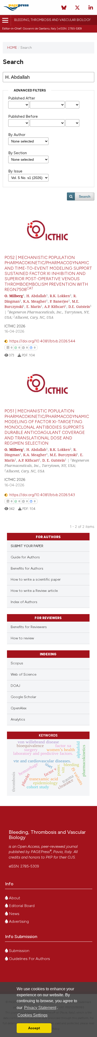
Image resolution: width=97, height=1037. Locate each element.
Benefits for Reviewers (29, 627)
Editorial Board (21, 905)
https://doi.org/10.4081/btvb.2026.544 (42, 341)
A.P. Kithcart (54, 306)
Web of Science (23, 674)
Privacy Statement (40, 1008)
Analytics (18, 719)
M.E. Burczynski (63, 454)
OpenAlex (18, 708)
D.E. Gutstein (79, 306)
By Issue (15, 171)
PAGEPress (40, 852)
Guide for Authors (25, 557)
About (14, 898)
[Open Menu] (5, 20)
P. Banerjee (59, 301)
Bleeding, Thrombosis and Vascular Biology (52, 20)
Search (85, 196)
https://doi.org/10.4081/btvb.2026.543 (42, 495)
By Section (17, 153)
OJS (71, 857)
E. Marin (33, 306)
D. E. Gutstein (53, 460)
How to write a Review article (34, 591)
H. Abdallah (36, 295)
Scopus (17, 663)
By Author (16, 134)
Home (12, 47)
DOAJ (15, 686)
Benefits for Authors (27, 568)
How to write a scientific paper (36, 579)
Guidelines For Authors (29, 958)
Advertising (18, 921)
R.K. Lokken (60, 295)
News (13, 913)
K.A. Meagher (34, 301)
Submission (18, 950)
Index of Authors (24, 602)
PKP (49, 857)
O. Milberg (13, 295)
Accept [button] (34, 1028)
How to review (22, 638)
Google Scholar (23, 697)
